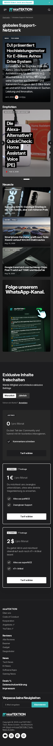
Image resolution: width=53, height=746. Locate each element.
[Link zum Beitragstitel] (27, 69)
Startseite (6, 17)
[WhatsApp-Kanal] (23, 735)
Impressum (9, 688)
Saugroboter (8, 651)
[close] (49, 2)
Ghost (8, 727)
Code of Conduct (11, 617)
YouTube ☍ (8, 628)
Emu (23, 97)
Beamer (6, 643)
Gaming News (9, 674)
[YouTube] (5, 735)
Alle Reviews (9, 639)
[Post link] (26, 201)
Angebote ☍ (9, 624)
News (6, 658)
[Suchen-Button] (49, 10)
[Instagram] (11, 735)
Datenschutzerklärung (15, 684)
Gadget (6, 647)
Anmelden (23, 403)
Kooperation (8, 621)
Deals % (7, 680)
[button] (2, 143)
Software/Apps (10, 670)
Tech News (8, 662)
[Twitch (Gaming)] (17, 735)
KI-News (7, 666)
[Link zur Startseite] (20, 9)
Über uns (7, 613)
